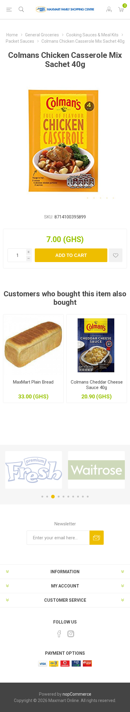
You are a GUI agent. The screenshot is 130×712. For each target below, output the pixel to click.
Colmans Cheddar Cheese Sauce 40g (97, 384)
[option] (33, 470)
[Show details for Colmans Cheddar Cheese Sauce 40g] (97, 344)
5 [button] (63, 496)
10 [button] (88, 496)
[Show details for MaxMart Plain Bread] (33, 344)
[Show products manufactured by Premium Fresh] (33, 470)
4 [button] (59, 496)
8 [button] (78, 496)
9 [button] (83, 496)
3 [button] (53, 496)
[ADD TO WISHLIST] (115, 255)
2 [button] (47, 496)
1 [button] (42, 496)
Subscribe (96, 538)
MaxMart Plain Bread (33, 382)
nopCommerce (77, 694)
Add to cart (71, 255)
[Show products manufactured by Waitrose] (96, 470)
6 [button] (68, 496)
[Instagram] (71, 634)
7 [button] (73, 496)
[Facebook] (59, 634)
